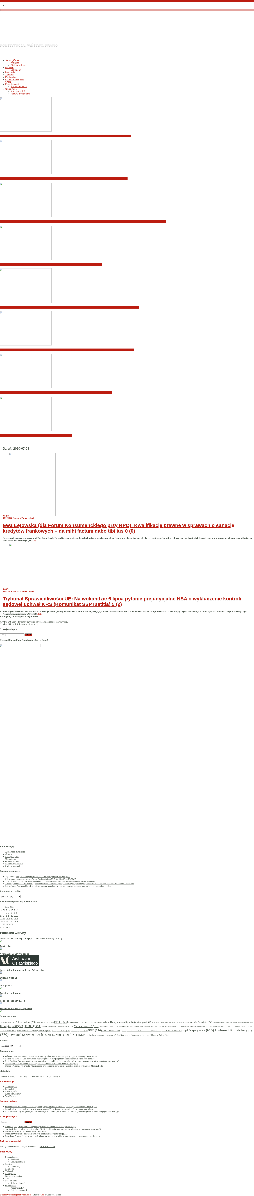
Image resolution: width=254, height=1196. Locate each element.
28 (4, 924)
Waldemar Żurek (142, 1035)
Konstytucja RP (18, 91)
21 (4, 921)
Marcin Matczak (66, 1026)
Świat (8, 82)
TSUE (85, 1034)
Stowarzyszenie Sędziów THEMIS (169, 1031)
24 (12, 921)
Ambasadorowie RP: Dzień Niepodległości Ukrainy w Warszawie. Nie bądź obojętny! (51, 264)
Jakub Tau (156, 1022)
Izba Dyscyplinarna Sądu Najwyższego (128, 1022)
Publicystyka (11, 77)
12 (17, 915)
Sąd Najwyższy (198, 1030)
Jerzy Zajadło (187, 1022)
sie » (8, 927)
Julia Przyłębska (203, 1022)
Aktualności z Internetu (15, 852)
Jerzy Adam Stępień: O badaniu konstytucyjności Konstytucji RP (43, 876)
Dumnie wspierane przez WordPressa (15, 1195)
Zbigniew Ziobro (159, 1035)
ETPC (61, 1022)
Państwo (9, 67)
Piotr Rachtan (243, 1026)
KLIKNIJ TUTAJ (47, 1146)
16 (9, 918)
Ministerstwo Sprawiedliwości (195, 1026)
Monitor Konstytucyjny (54, 31)
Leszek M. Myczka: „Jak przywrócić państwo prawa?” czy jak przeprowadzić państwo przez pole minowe (64, 178)
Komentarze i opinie (14, 79)
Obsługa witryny (18, 65)
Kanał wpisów (11, 1091)
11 (15, 915)
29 (7, 924)
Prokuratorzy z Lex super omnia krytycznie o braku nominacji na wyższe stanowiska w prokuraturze (53, 881)
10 (12, 915)
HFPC (89, 1022)
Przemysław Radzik (61, 1031)
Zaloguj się (10, 1089)
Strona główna (12, 60)
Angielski (15, 63)
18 (15, 918)
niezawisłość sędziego (219, 1026)
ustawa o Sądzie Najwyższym (121, 1035)
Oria (42, 1195)
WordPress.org (11, 1096)
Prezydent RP (42, 1030)
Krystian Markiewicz (50, 1026)
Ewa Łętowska (76, 1022)
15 (7, 918)
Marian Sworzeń (86, 1026)
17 (12, 918)
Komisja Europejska (221, 1022)
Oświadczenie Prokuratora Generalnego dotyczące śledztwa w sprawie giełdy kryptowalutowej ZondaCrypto (65, 136)
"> (6, 516)
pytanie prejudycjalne (79, 1031)
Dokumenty (16, 70)
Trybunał (9, 75)
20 (1, 921)
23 (9, 921)
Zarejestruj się (11, 1087)
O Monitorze (11, 89)
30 (9, 924)
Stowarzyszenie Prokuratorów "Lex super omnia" (139, 1031)
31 (12, 924)
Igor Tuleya (99, 1022)
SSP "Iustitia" (111, 1030)
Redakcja (17, 518)
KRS (33, 1026)
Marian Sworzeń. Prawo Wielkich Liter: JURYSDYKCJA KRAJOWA (46, 879)
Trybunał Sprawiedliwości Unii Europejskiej (43, 1034)
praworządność (25, 1031)
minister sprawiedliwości (170, 1026)
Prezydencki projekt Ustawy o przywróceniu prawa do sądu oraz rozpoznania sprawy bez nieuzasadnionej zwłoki (64, 886)
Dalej (33, 540)
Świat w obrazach (19, 86)
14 (4, 918)
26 (17, 921)
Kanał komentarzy (13, 1094)
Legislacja (10, 72)
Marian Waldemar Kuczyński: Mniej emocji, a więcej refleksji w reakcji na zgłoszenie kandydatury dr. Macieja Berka (69, 307)
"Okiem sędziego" (7, 1022)
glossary (8, 854)
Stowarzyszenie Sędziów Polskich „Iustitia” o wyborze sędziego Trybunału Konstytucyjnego (56, 392)
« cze (2, 927)
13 (1, 918)
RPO (95, 1030)
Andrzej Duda (45, 1022)
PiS (12, 1031)
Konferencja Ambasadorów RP (241, 1022)
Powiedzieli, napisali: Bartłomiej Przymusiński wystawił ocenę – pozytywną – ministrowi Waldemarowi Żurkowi (67, 350)
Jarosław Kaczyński (171, 1022)
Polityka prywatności (20, 94)
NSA (233, 1026)
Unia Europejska (100, 1035)
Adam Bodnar (26, 1022)
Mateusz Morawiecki (110, 1026)
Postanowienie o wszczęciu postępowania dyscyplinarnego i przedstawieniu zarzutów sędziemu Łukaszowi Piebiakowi (84, 884)
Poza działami (12, 84)
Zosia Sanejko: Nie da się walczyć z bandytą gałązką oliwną (36, 435)
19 (17, 918)
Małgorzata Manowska (149, 1026)
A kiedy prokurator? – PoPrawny (19, 884)
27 (1, 924)
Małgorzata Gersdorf (129, 1026)
